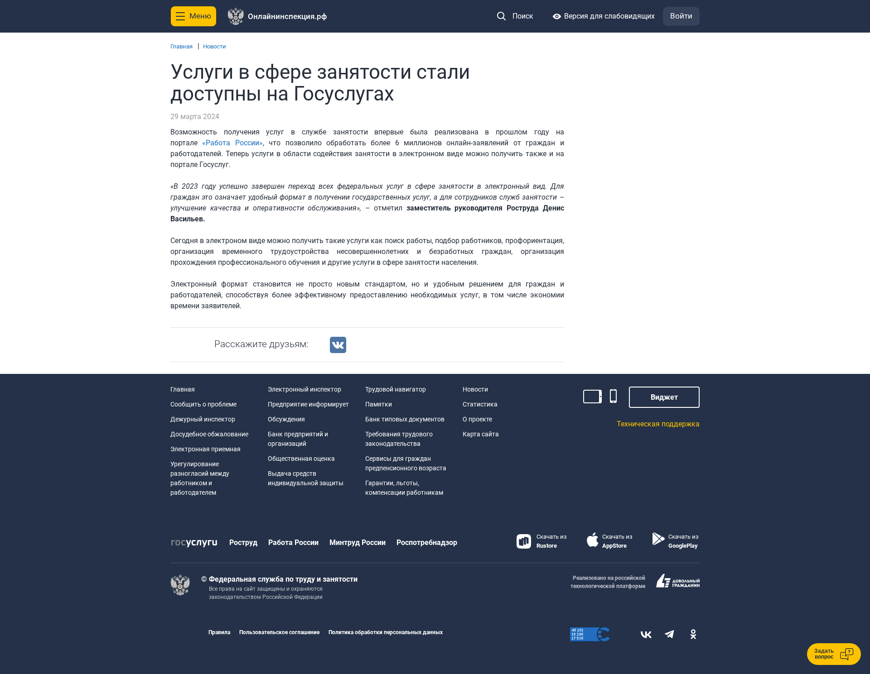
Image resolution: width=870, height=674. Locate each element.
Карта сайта (481, 434)
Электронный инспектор (304, 389)
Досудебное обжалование (209, 434)
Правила (219, 632)
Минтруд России (357, 542)
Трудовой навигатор (395, 389)
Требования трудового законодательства (399, 438)
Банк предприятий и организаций (298, 438)
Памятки (378, 404)
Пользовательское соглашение (279, 632)
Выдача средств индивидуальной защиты (305, 478)
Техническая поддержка (658, 424)
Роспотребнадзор (426, 542)
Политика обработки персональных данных (386, 632)
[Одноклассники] (693, 634)
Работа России (293, 542)
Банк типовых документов (405, 419)
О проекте (477, 419)
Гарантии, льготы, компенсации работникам (404, 487)
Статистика (480, 404)
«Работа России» (232, 143)
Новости (214, 46)
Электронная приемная (205, 449)
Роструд (243, 542)
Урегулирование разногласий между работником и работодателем (199, 478)
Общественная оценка (301, 458)
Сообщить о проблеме (203, 404)
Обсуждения (286, 419)
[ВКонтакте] (646, 634)
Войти (681, 15)
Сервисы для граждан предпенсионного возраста (405, 463)
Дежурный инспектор (202, 419)
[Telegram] (669, 634)
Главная (181, 46)
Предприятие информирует (308, 404)
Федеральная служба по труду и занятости (283, 579)
